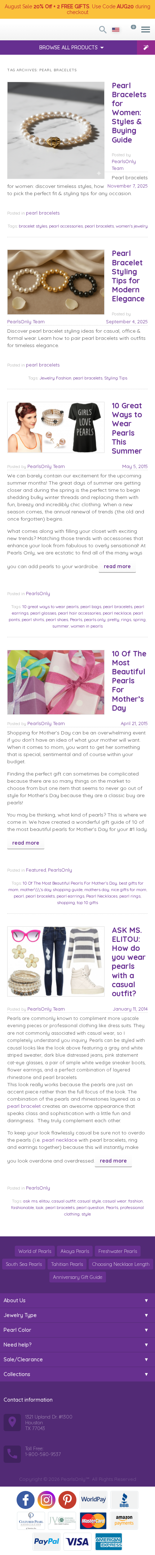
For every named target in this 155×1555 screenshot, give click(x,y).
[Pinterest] (67, 1499)
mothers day (96, 889)
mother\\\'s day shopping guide (51, 889)
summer (60, 626)
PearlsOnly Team (26, 321)
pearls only (95, 619)
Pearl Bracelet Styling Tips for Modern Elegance (128, 275)
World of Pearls (34, 1251)
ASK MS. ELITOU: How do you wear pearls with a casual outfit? (129, 961)
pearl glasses (43, 613)
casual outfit (64, 1201)
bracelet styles (33, 226)
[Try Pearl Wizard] (146, 47)
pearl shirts (33, 619)
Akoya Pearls (75, 1251)
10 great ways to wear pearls (50, 606)
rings (126, 619)
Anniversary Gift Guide (77, 1277)
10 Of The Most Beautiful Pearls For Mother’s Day (129, 681)
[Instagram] (46, 1499)
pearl (19, 896)
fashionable (22, 1207)
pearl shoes (57, 619)
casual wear (115, 1201)
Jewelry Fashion (55, 378)
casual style (89, 1201)
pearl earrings (70, 896)
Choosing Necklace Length (121, 1264)
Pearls (76, 619)
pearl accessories (66, 226)
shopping (66, 902)
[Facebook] (25, 1499)
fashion (135, 1201)
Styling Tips (115, 378)
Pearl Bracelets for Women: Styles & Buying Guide (129, 112)
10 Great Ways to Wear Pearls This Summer (127, 428)
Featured (36, 870)
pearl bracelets (42, 213)
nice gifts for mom (128, 889)
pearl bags (90, 606)
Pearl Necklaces (102, 896)
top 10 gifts (87, 902)
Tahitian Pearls (67, 1264)
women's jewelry (132, 226)
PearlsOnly (38, 593)
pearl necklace (117, 613)
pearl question (90, 1207)
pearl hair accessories (79, 613)
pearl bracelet (24, 1106)
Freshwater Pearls (117, 1251)
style (86, 1214)
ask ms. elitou (36, 1201)
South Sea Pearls (24, 1264)
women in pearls (87, 626)
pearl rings (130, 896)
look (40, 1207)
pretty (113, 619)
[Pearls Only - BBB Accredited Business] (124, 1499)
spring (139, 619)
